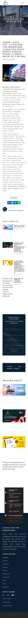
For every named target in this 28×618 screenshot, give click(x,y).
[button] (9, 202)
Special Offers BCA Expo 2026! (19, 226)
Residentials (6, 574)
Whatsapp (15, 515)
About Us (5, 560)
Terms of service (7, 598)
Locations (5, 567)
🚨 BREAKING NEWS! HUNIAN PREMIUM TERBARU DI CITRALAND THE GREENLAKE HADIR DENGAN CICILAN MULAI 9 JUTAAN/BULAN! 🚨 (19, 266)
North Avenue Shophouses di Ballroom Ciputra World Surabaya (14, 186)
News (4, 580)
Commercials (6, 577)
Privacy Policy (6, 602)
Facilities (5, 570)
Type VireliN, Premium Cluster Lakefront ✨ (19, 280)
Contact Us (5, 587)
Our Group (5, 557)
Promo (4, 583)
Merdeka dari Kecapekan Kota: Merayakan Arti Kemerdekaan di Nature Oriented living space (19, 247)
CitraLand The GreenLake (12, 89)
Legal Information (7, 605)
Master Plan (6, 564)
